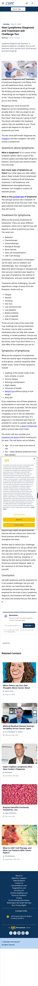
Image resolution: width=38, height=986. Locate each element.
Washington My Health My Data (19, 903)
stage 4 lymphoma (29, 426)
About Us (19, 876)
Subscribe (27, 626)
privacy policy (11, 631)
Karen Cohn (9, 691)
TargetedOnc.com (19, 888)
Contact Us (19, 883)
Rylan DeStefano (10, 813)
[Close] (34, 458)
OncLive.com (19, 890)
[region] (19, 493)
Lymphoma (6, 643)
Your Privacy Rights (19, 905)
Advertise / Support (19, 878)
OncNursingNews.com (19, 893)
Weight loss (10, 391)
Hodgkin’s (6, 138)
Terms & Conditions (19, 895)
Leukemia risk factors (10, 437)
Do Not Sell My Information (19, 900)
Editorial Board (19, 880)
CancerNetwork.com (19, 885)
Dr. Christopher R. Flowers (14, 732)
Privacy (19, 898)
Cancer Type (17, 9)
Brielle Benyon (10, 856)
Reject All (19, 519)
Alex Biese (8, 772)
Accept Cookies (19, 525)
